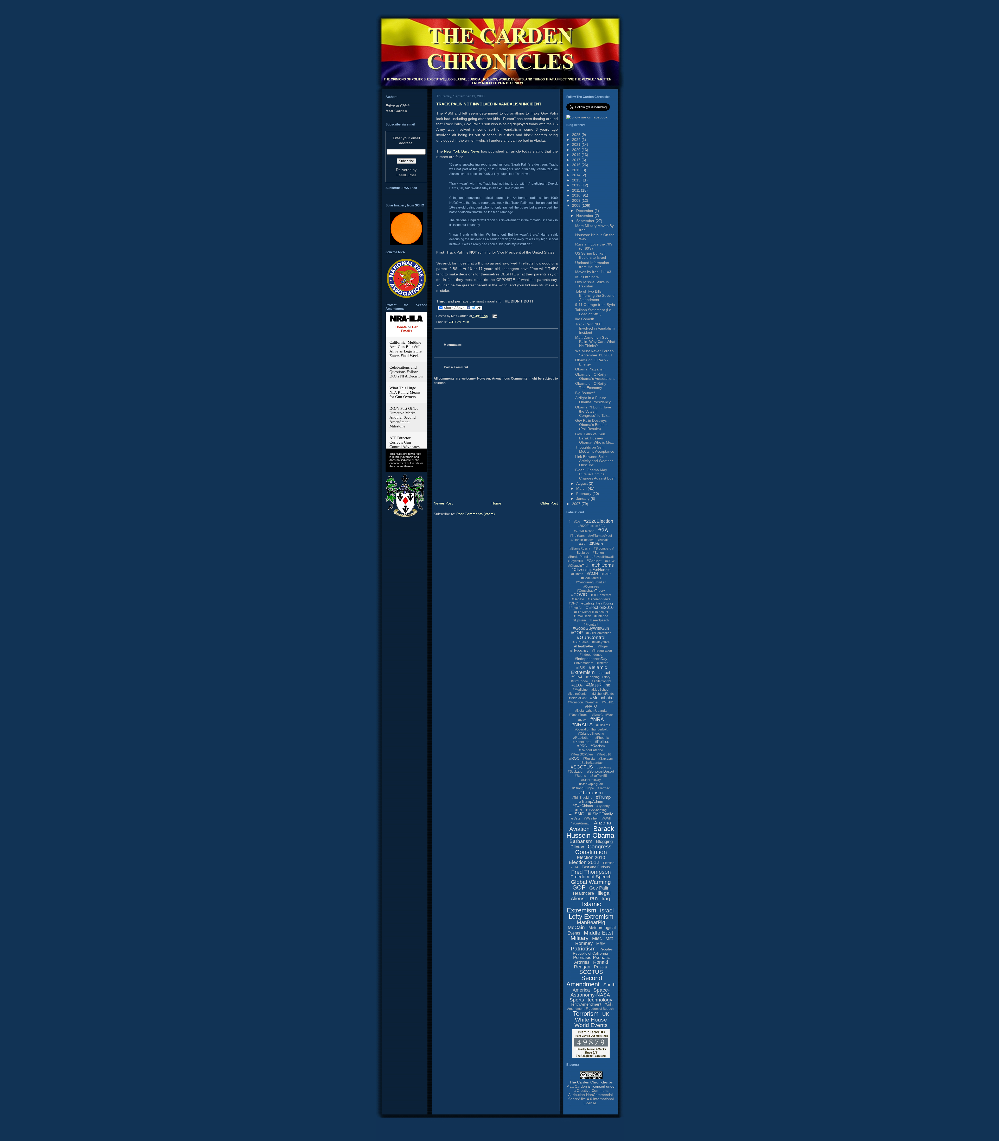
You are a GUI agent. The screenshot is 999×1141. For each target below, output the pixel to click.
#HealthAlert (584, 646)
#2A (603, 530)
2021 (576, 144)
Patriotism (583, 948)
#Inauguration (602, 650)
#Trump (603, 797)
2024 (576, 139)
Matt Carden (396, 111)
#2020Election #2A (591, 526)
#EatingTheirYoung (597, 603)
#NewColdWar (602, 715)
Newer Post (443, 503)
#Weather (591, 818)
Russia (600, 967)
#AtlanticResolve (582, 540)
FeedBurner (406, 175)
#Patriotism (582, 737)
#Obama (603, 725)
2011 (576, 190)
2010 (576, 195)
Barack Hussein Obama (590, 832)
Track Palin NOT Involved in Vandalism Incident (488, 104)
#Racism (598, 746)
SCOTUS (591, 972)
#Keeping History (598, 677)
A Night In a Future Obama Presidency (593, 400)
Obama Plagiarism (590, 369)
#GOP (577, 632)
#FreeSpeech (599, 620)
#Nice (582, 720)
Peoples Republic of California (593, 951)
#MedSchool (600, 689)
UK (605, 1014)
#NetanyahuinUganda (591, 711)
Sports (576, 1000)
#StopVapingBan (591, 784)
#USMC (576, 814)
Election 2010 (591, 857)
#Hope (603, 646)
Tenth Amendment (586, 1004)
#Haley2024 (601, 642)
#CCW (609, 561)
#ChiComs (603, 565)
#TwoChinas (583, 806)
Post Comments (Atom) (475, 514)
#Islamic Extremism (589, 670)
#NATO (591, 706)
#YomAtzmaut (580, 823)
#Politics (602, 741)
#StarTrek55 (598, 776)
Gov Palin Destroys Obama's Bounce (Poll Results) (591, 424)
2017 (576, 160)
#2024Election (584, 531)
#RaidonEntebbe (591, 750)
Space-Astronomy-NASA (590, 992)
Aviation (579, 829)
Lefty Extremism (591, 916)
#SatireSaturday (591, 763)
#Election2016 (599, 607)
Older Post (549, 503)
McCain (576, 927)
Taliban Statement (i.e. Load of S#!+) (593, 312)
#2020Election (598, 521)
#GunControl (591, 637)
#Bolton (598, 552)
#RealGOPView (582, 754)
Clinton (577, 846)
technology (600, 1000)
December (585, 211)
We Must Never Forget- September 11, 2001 (594, 353)
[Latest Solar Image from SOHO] (406, 244)
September (585, 221)
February (584, 493)
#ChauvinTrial (578, 566)
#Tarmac (604, 788)
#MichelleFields (602, 694)
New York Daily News (462, 151)
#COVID (579, 594)
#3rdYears (577, 536)
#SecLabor (576, 771)
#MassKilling (598, 685)
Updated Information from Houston (592, 265)
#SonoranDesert (600, 771)
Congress (600, 846)
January (583, 498)
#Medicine (580, 689)
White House (591, 1020)
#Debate (578, 599)
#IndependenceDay (591, 659)
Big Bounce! (585, 393)
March (582, 488)
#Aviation (604, 540)
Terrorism (586, 1013)
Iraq (605, 898)
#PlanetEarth (582, 742)
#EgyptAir (575, 608)
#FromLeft (591, 624)
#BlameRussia (579, 548)
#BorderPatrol (578, 557)
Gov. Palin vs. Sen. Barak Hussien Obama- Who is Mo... (594, 438)
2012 (576, 185)
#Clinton (577, 574)
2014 (576, 175)
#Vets (575, 818)
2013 (576, 180)
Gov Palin (462, 322)
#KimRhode (579, 681)
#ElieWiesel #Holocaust (591, 612)
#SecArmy (604, 767)
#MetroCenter (578, 694)
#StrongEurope (583, 788)
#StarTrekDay (591, 780)
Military (579, 938)
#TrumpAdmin (591, 801)
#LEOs (577, 685)
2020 (576, 150)
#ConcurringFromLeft (591, 582)
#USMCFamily (600, 814)
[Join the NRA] (406, 296)
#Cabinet (594, 561)
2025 (576, 135)
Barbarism (580, 841)
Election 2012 (584, 862)
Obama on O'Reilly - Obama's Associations (595, 376)
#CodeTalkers (591, 578)
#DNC (573, 603)
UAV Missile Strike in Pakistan (592, 284)
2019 (576, 155)
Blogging (604, 841)
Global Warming (591, 882)
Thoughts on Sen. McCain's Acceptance (594, 449)
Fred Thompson (591, 872)
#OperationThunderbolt (590, 729)
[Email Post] (494, 316)
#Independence (591, 655)
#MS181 (608, 702)
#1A (577, 522)
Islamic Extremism (584, 907)
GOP (450, 322)
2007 (576, 504)
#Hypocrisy (579, 650)
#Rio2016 (604, 754)
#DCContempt (601, 595)
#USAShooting (596, 810)
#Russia (589, 758)
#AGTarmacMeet (600, 536)
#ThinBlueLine (582, 797)
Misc (597, 938)
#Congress (591, 586)
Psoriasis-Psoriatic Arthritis (591, 960)
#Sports (580, 776)
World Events (591, 1025)
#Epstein (579, 620)
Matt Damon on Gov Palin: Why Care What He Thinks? (595, 341)
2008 (576, 205)
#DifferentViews (599, 599)
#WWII (606, 818)
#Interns (602, 663)
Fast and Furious (596, 867)
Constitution (591, 852)
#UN (578, 810)
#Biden (596, 543)
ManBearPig (591, 922)
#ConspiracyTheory (591, 590)
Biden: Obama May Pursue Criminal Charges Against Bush (595, 474)
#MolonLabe (601, 697)
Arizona (602, 822)
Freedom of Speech (591, 876)
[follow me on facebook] (586, 117)
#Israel (604, 672)
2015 (576, 170)
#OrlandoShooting (591, 733)
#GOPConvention (598, 633)
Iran (593, 898)
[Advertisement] (470, 1113)
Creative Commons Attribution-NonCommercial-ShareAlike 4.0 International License (591, 1096)
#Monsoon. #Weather (583, 702)
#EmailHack (582, 616)
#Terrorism (591, 792)
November (585, 215)
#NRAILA (582, 724)
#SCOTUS (582, 767)
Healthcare (583, 893)
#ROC (574, 758)
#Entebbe (601, 616)
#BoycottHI (575, 561)
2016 (576, 165)
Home (496, 503)
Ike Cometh (584, 319)
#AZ (582, 544)
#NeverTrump (578, 715)
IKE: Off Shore (587, 277)
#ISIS (580, 668)
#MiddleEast (577, 698)
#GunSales (580, 642)
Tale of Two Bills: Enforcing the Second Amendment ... (594, 295)
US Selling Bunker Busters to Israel (590, 255)
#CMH (592, 573)
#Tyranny (603, 806)
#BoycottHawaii (603, 557)
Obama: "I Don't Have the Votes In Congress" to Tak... (593, 411)
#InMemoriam (583, 663)
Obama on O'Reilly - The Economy (592, 385)
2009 (576, 200)
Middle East (598, 933)
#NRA (597, 719)
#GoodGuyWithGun (591, 628)
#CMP (606, 574)
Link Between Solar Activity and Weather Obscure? (594, 461)
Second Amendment (584, 981)
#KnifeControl (601, 681)
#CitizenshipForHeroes (591, 569)
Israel (607, 910)
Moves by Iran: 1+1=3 (593, 272)
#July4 (577, 677)
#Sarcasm (605, 758)
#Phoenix (602, 738)
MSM (601, 943)
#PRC (582, 746)
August (582, 483)
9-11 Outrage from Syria (595, 304)
